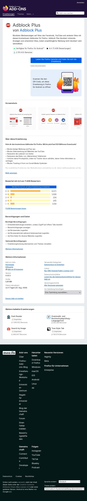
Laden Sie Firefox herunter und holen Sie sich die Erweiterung (56, 60)
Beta (46, 361)
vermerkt (21, 482)
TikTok (35, 459)
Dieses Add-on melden (14, 298)
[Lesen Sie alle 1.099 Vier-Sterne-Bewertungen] (30, 194)
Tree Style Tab (57, 328)
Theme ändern (49, 486)
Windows (36, 367)
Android (35, 379)
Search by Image (18, 328)
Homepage (9, 265)
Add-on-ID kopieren (15, 269)
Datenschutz (7, 476)
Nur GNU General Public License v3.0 (58, 271)
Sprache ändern (50, 482)
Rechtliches (29, 476)
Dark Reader (16, 316)
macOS (35, 371)
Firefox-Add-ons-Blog (23, 364)
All (33, 388)
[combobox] (70, 13)
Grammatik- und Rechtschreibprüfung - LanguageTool (61, 318)
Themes (20, 14)
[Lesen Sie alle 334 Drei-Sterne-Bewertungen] (30, 197)
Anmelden (80, 3)
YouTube (36, 455)
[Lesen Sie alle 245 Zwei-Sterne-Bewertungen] (30, 200)
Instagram (36, 451)
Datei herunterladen (38, 66)
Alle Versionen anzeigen (53, 285)
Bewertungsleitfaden (23, 436)
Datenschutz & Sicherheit (54, 265)
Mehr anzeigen (11, 173)
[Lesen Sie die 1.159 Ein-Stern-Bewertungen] (30, 204)
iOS (33, 375)
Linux (34, 384)
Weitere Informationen (14, 249)
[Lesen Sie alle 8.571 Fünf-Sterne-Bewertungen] (30, 191)
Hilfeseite (9, 267)
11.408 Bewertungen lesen (15, 208)
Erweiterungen (8, 14)
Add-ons (23, 352)
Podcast (36, 467)
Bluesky (35, 463)
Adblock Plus (31, 30)
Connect (23, 454)
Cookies (19, 476)
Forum (22, 418)
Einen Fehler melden (22, 425)
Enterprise (49, 370)
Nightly (47, 357)
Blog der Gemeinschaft (23, 411)
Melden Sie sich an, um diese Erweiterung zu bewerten (31, 187)
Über (21, 357)
